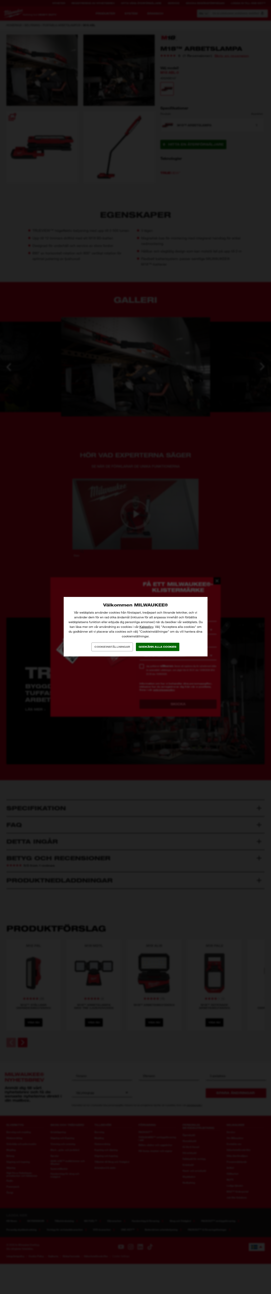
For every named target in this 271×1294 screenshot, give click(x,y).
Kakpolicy (146, 626)
